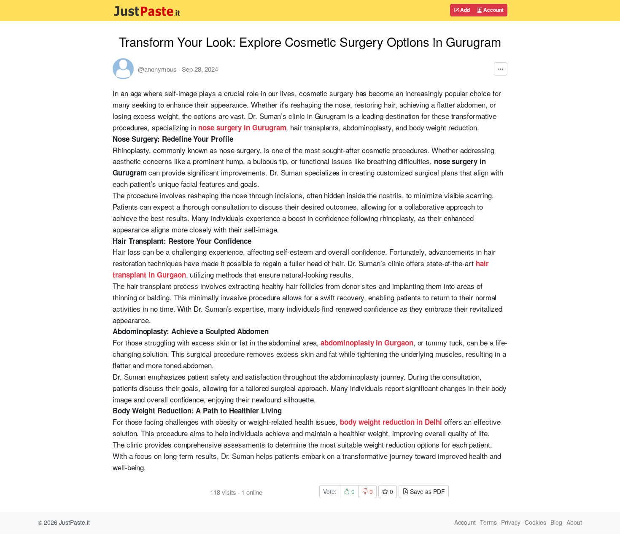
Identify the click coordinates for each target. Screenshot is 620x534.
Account (493, 9)
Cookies (535, 522)
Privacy (510, 522)
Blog (556, 522)
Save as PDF (426, 491)
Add (464, 9)
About (574, 522)
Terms (488, 522)
